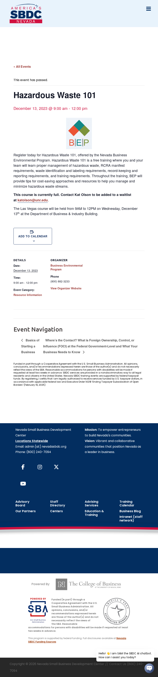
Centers (56, 511)
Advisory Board (22, 503)
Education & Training (94, 513)
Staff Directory (57, 503)
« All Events (22, 66)
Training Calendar (126, 503)
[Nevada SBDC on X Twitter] (56, 467)
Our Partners (25, 511)
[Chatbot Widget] (149, 668)
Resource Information (27, 295)
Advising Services (91, 503)
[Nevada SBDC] (26, 13)
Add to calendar (32, 236)
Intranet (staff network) (131, 519)
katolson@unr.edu (33, 200)
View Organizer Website (66, 288)
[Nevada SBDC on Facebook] (23, 467)
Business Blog (130, 511)
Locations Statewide (31, 441)
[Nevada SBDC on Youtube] (23, 484)
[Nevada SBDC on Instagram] (39, 467)
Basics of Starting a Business (30, 346)
